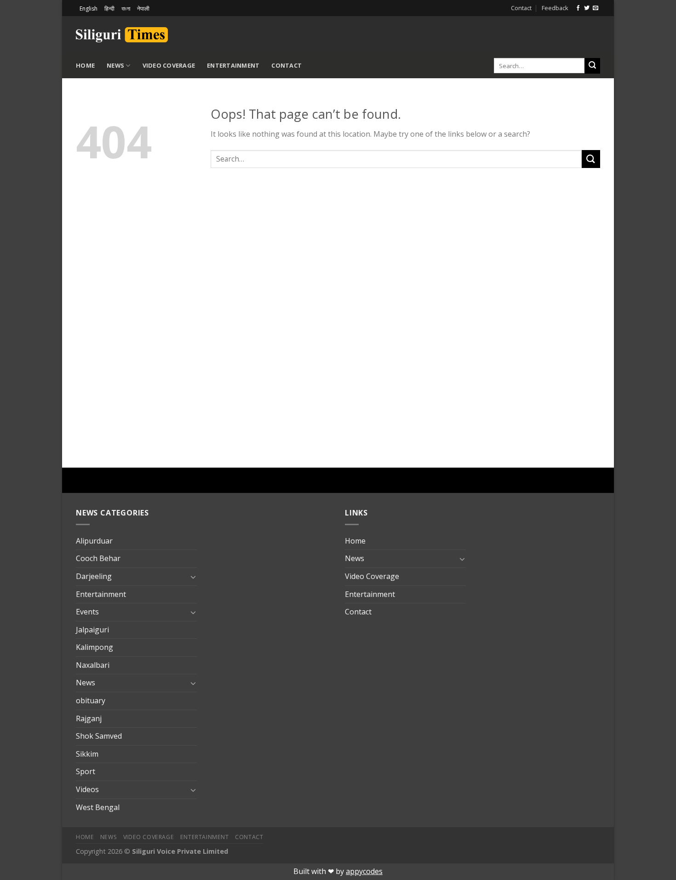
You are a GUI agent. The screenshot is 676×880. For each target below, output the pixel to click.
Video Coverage (169, 65)
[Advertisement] (492, 33)
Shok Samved (99, 736)
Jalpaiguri (92, 630)
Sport (85, 771)
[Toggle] (193, 576)
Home (85, 65)
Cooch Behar (98, 558)
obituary (90, 700)
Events (87, 612)
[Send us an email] (595, 8)
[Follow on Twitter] (587, 8)
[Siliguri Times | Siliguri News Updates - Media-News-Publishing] (122, 34)
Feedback (555, 8)
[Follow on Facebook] (578, 8)
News (115, 65)
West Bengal (98, 807)
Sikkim (87, 754)
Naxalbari (92, 665)
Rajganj (89, 718)
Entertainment (233, 65)
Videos (87, 789)
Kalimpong (94, 647)
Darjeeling (94, 576)
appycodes (364, 871)
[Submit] (592, 66)
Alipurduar (94, 541)
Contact (521, 8)
